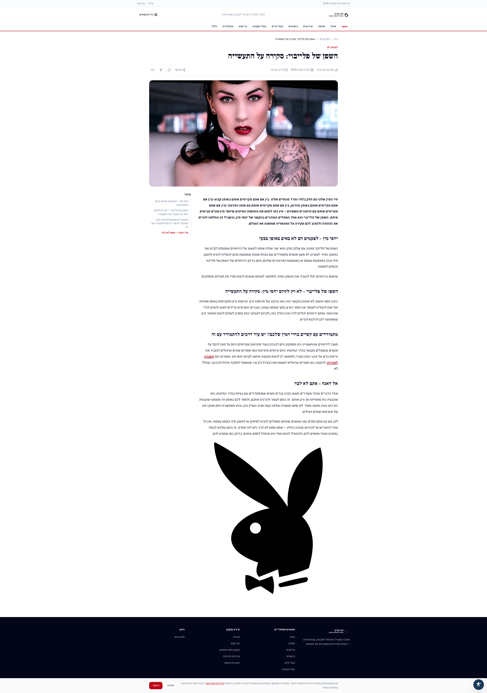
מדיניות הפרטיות (215, 683)
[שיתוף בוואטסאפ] (169, 69)
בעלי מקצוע (259, 26)
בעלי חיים (277, 26)
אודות (151, 3)
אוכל (333, 26)
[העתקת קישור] (152, 69)
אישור (155, 685)
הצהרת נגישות (232, 663)
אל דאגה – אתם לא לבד (174, 233)
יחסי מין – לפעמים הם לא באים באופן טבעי (171, 203)
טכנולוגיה (227, 26)
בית (336, 39)
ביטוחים (293, 26)
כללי (214, 26)
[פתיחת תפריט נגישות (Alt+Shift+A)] (478, 684)
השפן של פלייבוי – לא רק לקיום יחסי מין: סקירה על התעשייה (171, 212)
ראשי (344, 27)
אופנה (321, 26)
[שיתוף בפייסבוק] (161, 69)
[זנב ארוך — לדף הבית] (338, 14)
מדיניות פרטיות (231, 656)
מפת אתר (179, 637)
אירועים (308, 26)
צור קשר (141, 3)
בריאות (243, 26)
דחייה (170, 685)
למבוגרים (324, 39)
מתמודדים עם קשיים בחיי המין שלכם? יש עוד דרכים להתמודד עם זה (170, 223)
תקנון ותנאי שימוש (229, 650)
